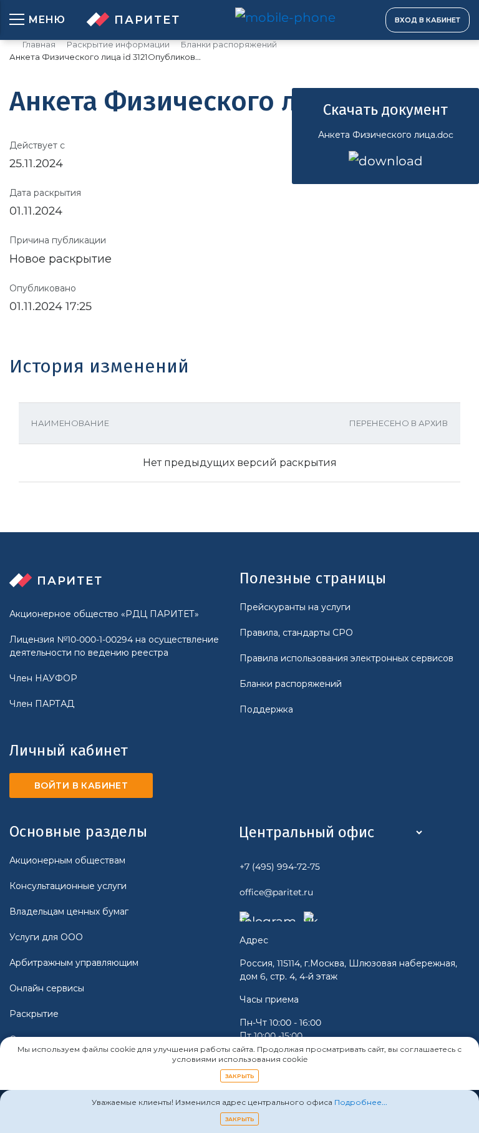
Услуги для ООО (46, 937)
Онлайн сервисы (46, 988)
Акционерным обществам (67, 860)
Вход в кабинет (427, 20)
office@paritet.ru (276, 892)
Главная (39, 44)
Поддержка (266, 709)
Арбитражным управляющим (73, 962)
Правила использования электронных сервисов (346, 658)
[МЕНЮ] (16, 20)
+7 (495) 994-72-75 (280, 866)
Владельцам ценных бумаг (68, 911)
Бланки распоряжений (229, 44)
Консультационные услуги (68, 886)
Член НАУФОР (43, 678)
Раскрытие (34, 1013)
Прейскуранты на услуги (295, 607)
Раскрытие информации (118, 44)
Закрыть (239, 1075)
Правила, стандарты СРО (296, 632)
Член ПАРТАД (41, 703)
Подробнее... (360, 1102)
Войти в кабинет (81, 785)
